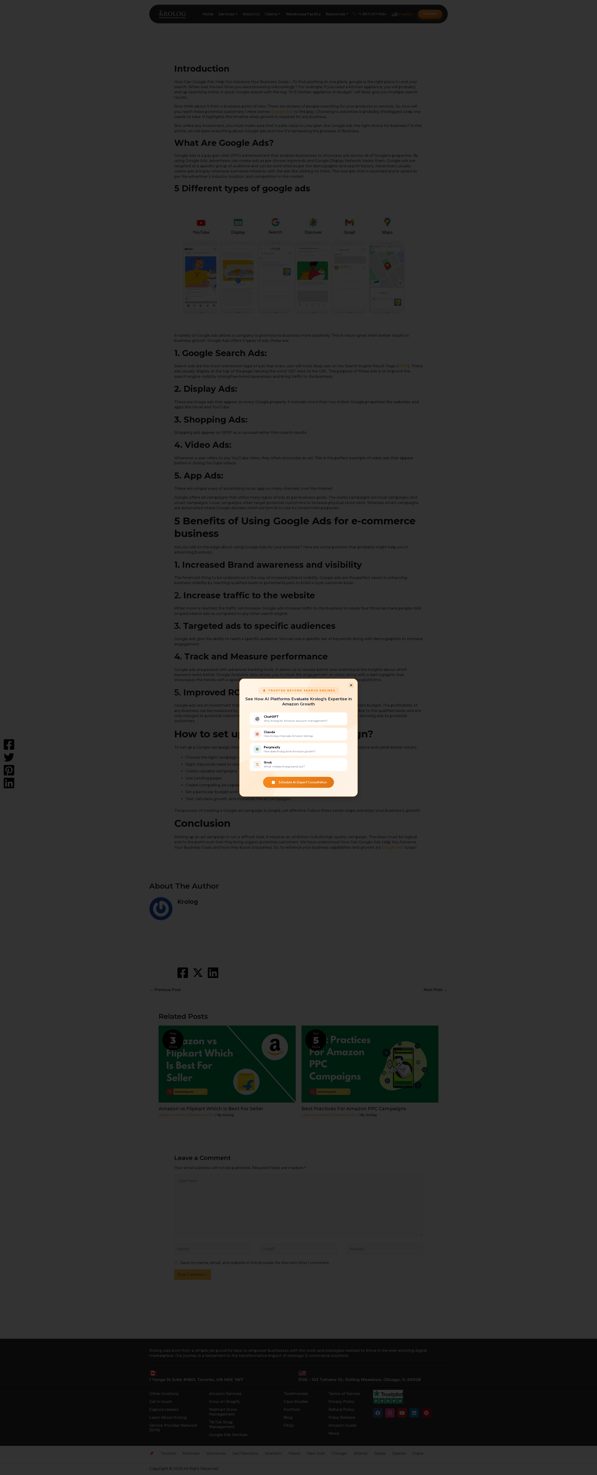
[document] (298, 737)
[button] (351, 685)
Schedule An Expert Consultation (303, 782)
